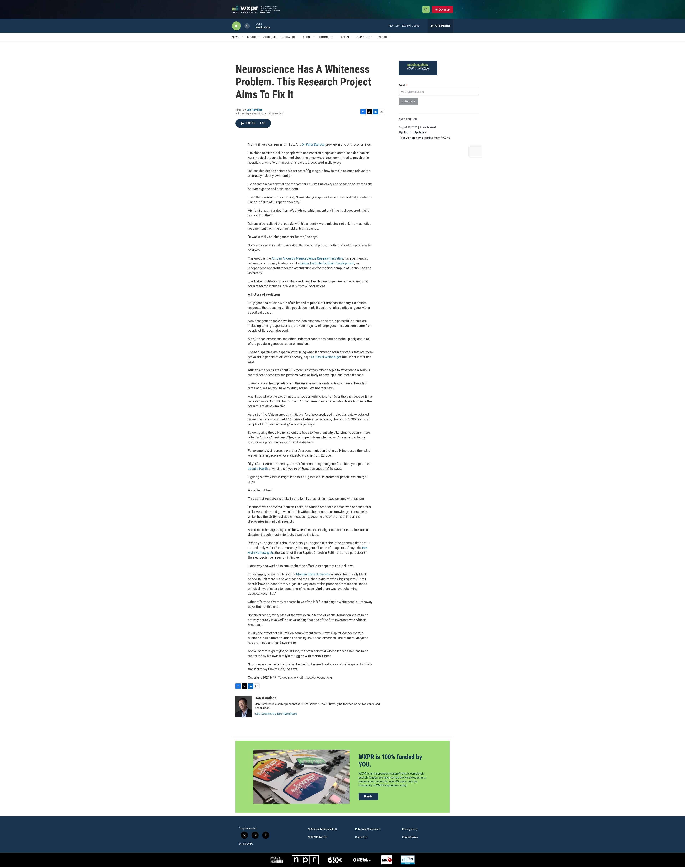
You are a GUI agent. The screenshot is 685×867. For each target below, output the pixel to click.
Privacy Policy (410, 829)
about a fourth (258, 468)
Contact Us (361, 837)
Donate (444, 9)
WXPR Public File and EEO (322, 829)
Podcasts (288, 37)
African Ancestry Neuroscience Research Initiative (307, 258)
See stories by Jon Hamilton (276, 713)
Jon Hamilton (254, 109)
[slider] (252, 26)
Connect (325, 37)
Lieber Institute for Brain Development (327, 263)
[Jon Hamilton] (243, 706)
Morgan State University (313, 574)
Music (251, 37)
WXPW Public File (317, 837)
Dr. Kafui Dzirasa (313, 144)
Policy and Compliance (367, 829)
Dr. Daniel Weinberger (326, 357)
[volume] (247, 26)
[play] (236, 26)
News (236, 37)
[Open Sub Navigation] (242, 37)
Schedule (270, 37)
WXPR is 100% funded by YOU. (390, 760)
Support (363, 37)
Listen (344, 37)
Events (382, 37)
